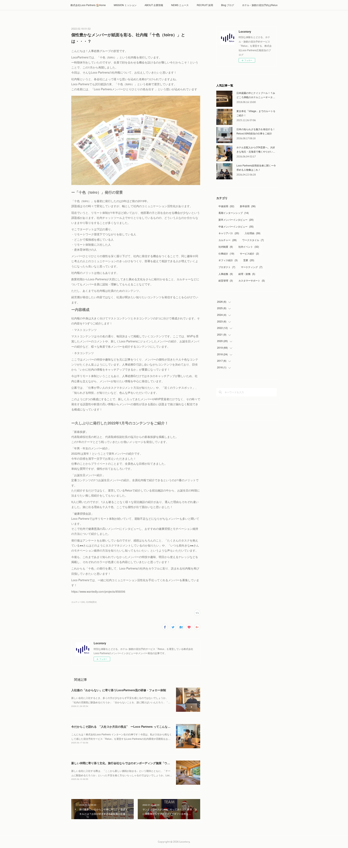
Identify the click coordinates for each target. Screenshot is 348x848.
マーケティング (251, 267)
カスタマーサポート (251, 280)
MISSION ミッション (125, 5)
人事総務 (226, 273)
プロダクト (227, 267)
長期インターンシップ (234, 212)
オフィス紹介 (228, 260)
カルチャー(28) (78, 602)
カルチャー (228, 240)
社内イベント (248, 246)
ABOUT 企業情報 (154, 5)
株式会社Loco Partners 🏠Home (88, 5)
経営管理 (226, 280)
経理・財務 (246, 273)
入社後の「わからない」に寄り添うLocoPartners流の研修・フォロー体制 (118, 690)
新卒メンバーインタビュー (236, 219)
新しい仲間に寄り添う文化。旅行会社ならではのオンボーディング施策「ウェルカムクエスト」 (132, 763)
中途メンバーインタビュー (236, 226)
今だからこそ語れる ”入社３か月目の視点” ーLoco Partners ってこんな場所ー (123, 726)
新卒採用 (248, 206)
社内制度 (226, 246)
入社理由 (252, 233)
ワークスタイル (253, 240)
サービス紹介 (249, 253)
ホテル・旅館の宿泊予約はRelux (260, 5)
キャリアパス (229, 233)
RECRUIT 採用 (205, 5)
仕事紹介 (226, 253)
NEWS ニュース (180, 5)
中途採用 (226, 206)
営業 (248, 260)
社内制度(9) (91, 602)
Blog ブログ (227, 5)
